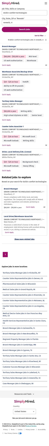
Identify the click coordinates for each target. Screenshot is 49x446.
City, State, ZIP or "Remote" (13, 18)
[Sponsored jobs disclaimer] (45, 40)
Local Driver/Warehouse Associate (18, 216)
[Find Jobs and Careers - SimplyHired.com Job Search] (11, 3)
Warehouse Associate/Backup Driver (17, 72)
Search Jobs (24, 29)
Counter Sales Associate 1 (13, 126)
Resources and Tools (22, 394)
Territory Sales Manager (12, 101)
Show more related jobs (24, 239)
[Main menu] (45, 3)
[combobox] (24, 12)
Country (16, 406)
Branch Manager (9, 46)
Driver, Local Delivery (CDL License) (16, 152)
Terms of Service (31, 426)
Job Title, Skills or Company (13, 9)
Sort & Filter (39, 36)
